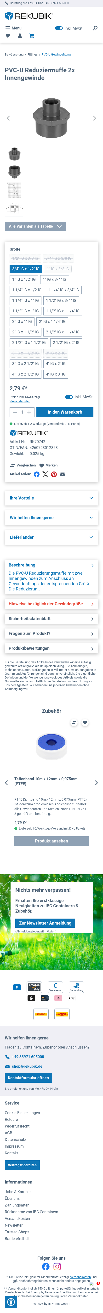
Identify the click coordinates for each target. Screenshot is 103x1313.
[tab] (51, 577)
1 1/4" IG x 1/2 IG (26, 290)
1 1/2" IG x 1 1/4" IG (63, 311)
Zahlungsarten (17, 1205)
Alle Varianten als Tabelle (31, 226)
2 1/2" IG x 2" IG (66, 342)
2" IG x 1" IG (22, 321)
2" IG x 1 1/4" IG (52, 321)
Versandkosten (17, 1218)
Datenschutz (15, 1139)
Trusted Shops (17, 1232)
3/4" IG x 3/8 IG (60, 259)
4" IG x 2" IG (56, 363)
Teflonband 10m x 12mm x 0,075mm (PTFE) (46, 781)
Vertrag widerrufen (22, 1165)
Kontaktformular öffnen (28, 1078)
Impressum (14, 1146)
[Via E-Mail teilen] (62, 474)
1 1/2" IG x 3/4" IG (61, 300)
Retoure (11, 1119)
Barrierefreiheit (17, 1238)
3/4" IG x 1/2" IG (26, 269)
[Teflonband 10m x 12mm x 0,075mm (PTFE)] (51, 747)
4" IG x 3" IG (56, 374)
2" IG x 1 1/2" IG (25, 332)
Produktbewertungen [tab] (29, 648)
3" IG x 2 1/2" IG (25, 363)
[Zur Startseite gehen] (29, 16)
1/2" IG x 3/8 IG (26, 259)
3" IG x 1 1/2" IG (26, 354)
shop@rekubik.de (27, 1066)
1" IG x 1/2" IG (24, 279)
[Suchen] (95, 28)
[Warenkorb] (32, 36)
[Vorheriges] (8, 118)
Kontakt (11, 1153)
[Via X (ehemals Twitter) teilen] (45, 474)
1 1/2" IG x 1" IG (25, 311)
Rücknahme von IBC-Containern (31, 1212)
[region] (51, 783)
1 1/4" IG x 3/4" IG (64, 290)
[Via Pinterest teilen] (54, 474)
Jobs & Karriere (17, 1192)
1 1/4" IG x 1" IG (25, 300)
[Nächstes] (94, 118)
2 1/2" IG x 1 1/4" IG (63, 332)
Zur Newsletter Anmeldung (45, 923)
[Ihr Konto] (20, 36)
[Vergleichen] (74, 722)
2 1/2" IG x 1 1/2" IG (29, 342)
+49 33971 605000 (56, 3)
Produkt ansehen (51, 840)
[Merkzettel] (8, 36)
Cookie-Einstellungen (22, 1113)
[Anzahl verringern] (15, 412)
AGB (8, 1133)
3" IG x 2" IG (57, 354)
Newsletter (14, 1225)
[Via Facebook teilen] (37, 474)
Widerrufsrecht (17, 1126)
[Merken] (85, 722)
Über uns (12, 1198)
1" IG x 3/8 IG (59, 270)
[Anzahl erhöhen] (29, 412)
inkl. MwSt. (69, 28)
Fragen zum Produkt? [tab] (29, 633)
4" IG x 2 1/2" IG (25, 374)
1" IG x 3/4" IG (54, 279)
